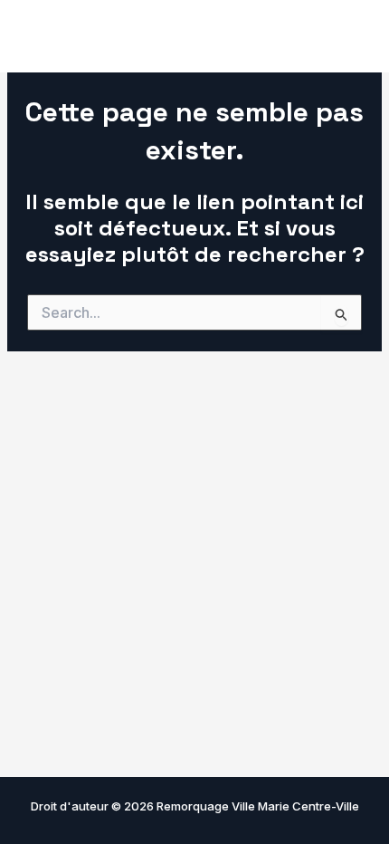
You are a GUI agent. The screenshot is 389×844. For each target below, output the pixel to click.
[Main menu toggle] (350, 36)
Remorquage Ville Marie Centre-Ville (165, 35)
